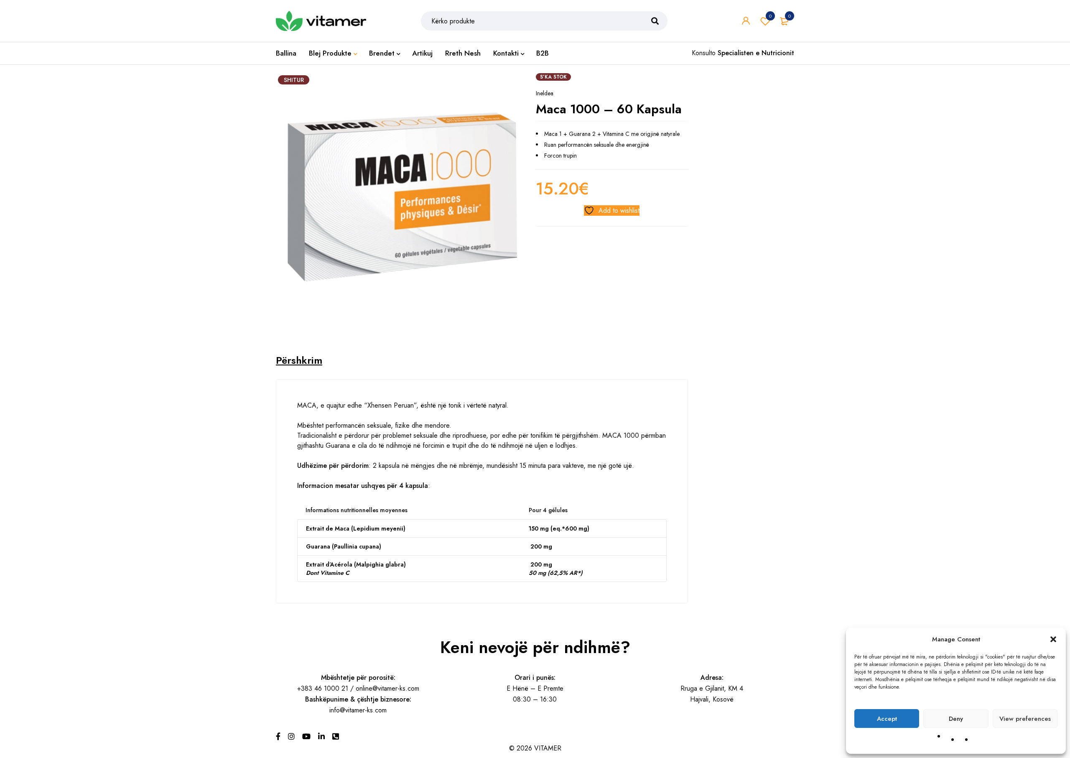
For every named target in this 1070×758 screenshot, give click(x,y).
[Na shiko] (306, 736)
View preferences (1025, 718)
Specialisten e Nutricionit (756, 53)
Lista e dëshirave (770, 16)
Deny (956, 718)
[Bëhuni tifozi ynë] (278, 736)
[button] (1053, 639)
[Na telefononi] (335, 736)
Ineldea (544, 93)
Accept (887, 718)
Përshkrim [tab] (299, 360)
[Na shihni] (291, 736)
